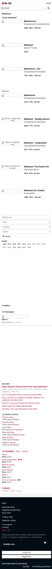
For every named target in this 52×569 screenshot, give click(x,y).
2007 (24, 247)
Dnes (18, 451)
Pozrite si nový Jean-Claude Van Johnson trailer (21, 403)
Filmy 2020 (6, 513)
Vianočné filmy (8, 422)
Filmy (4, 241)
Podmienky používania (41, 566)
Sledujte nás (9, 544)
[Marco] (15, 316)
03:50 (6, 472)
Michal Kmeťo (19, 434)
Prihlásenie (26, 552)
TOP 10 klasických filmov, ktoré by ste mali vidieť (22, 394)
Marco (5, 319)
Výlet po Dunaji (8, 464)
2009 (14, 247)
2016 (24, 244)
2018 (14, 244)
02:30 (6, 457)
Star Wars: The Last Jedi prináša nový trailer (19, 409)
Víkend (5, 475)
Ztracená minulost (12, 459)
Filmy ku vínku (7, 417)
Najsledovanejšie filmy (11, 510)
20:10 (6, 482)
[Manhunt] (11, 45)
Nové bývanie (8, 470)
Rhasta (16, 419)
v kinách (6, 488)
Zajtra (25, 451)
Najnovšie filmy (8, 507)
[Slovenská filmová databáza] (7, 3)
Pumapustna (17, 429)
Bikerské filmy (7, 437)
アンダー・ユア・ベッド (11, 491)
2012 (44, 244)
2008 (19, 247)
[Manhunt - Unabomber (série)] (11, 143)
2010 (9, 247)
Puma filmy (6, 427)
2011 (4, 247)
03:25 (6, 467)
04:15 (6, 477)
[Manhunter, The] (11, 69)
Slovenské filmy (8, 432)
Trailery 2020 (7, 517)
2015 (29, 244)
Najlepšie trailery (9, 520)
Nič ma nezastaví (11, 480)
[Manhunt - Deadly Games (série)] (11, 119)
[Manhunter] (11, 95)
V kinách (6, 305)
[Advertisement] (26, 277)
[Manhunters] (11, 21)
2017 (19, 244)
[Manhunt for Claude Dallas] (11, 190)
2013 (39, 244)
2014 (34, 244)
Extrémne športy (9, 442)
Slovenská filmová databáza (14, 563)
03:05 (6, 462)
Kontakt (26, 566)
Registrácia (26, 556)
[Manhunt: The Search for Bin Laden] (11, 167)
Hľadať (7, 236)
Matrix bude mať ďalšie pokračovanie (17, 406)
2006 (29, 247)
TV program (8, 312)
